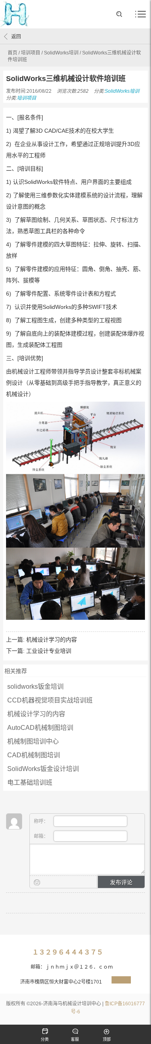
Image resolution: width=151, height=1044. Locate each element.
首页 (12, 53)
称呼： (42, 821)
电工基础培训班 (29, 782)
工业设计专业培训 (48, 651)
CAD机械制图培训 (33, 755)
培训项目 (30, 53)
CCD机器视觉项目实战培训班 (50, 700)
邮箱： (42, 836)
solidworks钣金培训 (36, 686)
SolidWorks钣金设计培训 (43, 768)
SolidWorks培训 (61, 53)
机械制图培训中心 (33, 741)
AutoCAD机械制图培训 (40, 727)
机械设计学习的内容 (51, 639)
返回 (16, 37)
